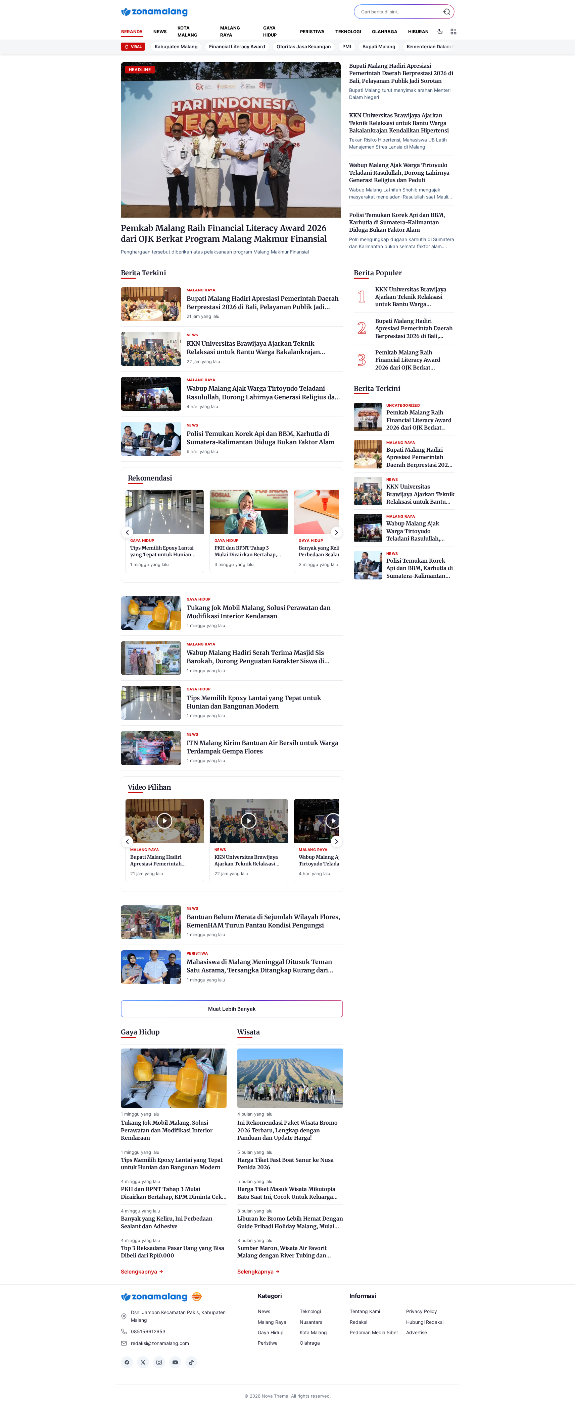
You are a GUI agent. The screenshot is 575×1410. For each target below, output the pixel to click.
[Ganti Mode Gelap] (440, 31)
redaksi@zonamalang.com (160, 1343)
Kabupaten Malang (176, 46)
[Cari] (446, 12)
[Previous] (127, 532)
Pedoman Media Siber (374, 1332)
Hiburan (418, 31)
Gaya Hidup (270, 31)
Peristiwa (312, 31)
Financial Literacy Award (237, 46)
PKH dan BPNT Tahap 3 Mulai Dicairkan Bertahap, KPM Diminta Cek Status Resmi (171, 1196)
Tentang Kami (365, 1311)
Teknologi (348, 31)
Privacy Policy (421, 1311)
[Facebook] (127, 1362)
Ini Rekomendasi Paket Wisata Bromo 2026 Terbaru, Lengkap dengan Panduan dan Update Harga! (287, 1130)
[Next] (337, 532)
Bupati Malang (379, 46)
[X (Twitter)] (143, 1362)
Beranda (132, 31)
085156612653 (148, 1331)
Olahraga (384, 31)
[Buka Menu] (453, 31)
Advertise (416, 1332)
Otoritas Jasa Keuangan (304, 46)
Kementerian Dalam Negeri (437, 46)
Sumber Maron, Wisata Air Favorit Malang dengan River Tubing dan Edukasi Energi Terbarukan (282, 1255)
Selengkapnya (139, 1271)
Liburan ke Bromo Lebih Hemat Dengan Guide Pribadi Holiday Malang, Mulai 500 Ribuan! (290, 1226)
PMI (346, 46)
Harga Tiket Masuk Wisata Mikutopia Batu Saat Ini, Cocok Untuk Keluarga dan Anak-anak (286, 1196)
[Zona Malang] (154, 11)
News (160, 31)
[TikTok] (191, 1362)
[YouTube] (175, 1362)
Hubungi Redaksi (424, 1322)
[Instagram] (159, 1362)
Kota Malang (187, 31)
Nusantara (311, 1322)
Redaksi (358, 1322)
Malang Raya (230, 31)
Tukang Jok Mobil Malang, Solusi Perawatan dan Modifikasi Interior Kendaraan (166, 1130)
